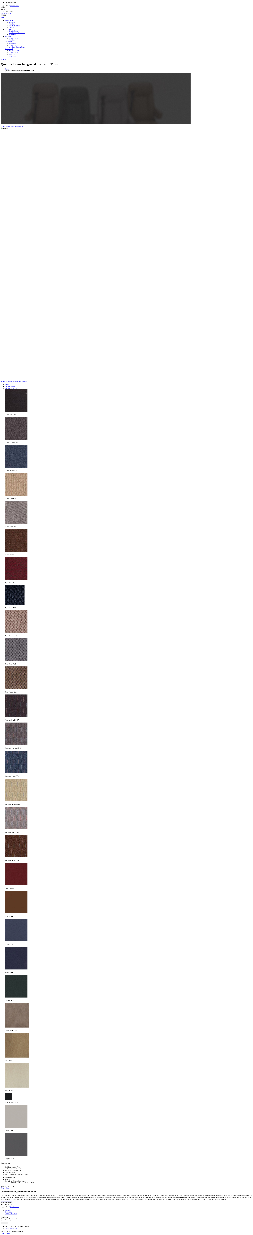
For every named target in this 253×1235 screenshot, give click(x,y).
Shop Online (5, 1188)
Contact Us (8, 1212)
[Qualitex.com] (14, 6)
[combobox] (10, 11)
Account (3, 59)
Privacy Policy (5, 1233)
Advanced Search (6, 13)
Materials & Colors (11, 1214)
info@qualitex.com (11, 1228)
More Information (6, 1201)
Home (7, 69)
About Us (8, 1210)
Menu (2, 17)
